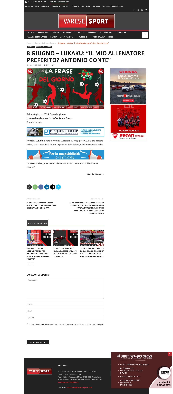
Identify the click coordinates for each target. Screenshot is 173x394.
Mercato (108, 32)
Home (29, 43)
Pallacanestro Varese (37, 37)
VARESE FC (56, 32)
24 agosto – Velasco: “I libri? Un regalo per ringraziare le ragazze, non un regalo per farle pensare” (38, 253)
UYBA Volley (68, 32)
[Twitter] (142, 10)
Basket (53, 37)
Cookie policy (63, 382)
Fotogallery (99, 37)
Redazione (56, 6)
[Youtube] (146, 10)
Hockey (81, 32)
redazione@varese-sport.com (79, 387)
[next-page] (32, 264)
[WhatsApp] (35, 187)
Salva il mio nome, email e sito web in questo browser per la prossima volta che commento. (66, 324)
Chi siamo (45, 6)
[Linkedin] (46, 187)
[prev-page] (28, 264)
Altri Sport (93, 32)
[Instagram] (138, 10)
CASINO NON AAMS (32, 6)
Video (110, 37)
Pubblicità (74, 382)
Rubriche (83, 37)
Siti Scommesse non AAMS (112, 6)
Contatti (66, 6)
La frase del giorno (49, 43)
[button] (145, 35)
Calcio (30, 32)
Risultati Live (78, 6)
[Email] (52, 187)
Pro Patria (43, 32)
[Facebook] (134, 10)
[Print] (29, 187)
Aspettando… (66, 37)
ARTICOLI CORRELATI (37, 223)
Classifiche (121, 32)
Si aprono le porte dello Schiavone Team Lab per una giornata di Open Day (41, 205)
